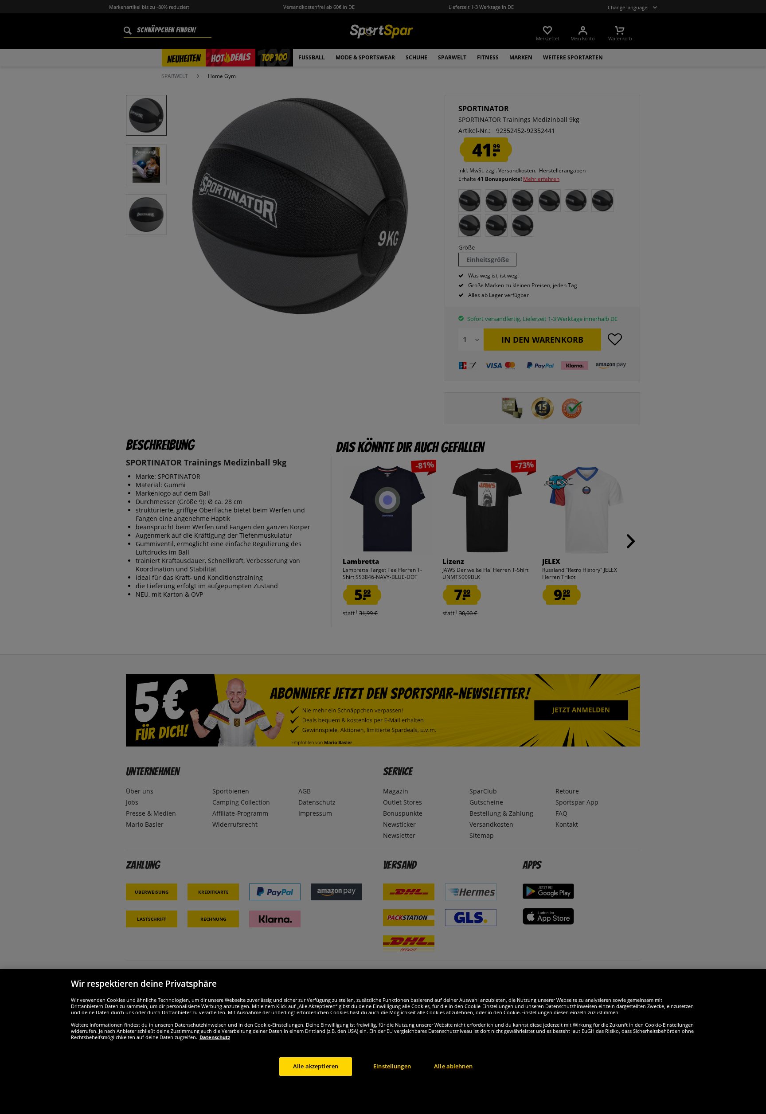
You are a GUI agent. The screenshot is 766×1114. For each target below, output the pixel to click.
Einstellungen (392, 1066)
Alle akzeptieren (315, 1066)
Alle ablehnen (453, 1066)
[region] (383, 1041)
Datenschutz (214, 1037)
